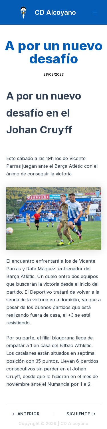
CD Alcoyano (55, 12)
